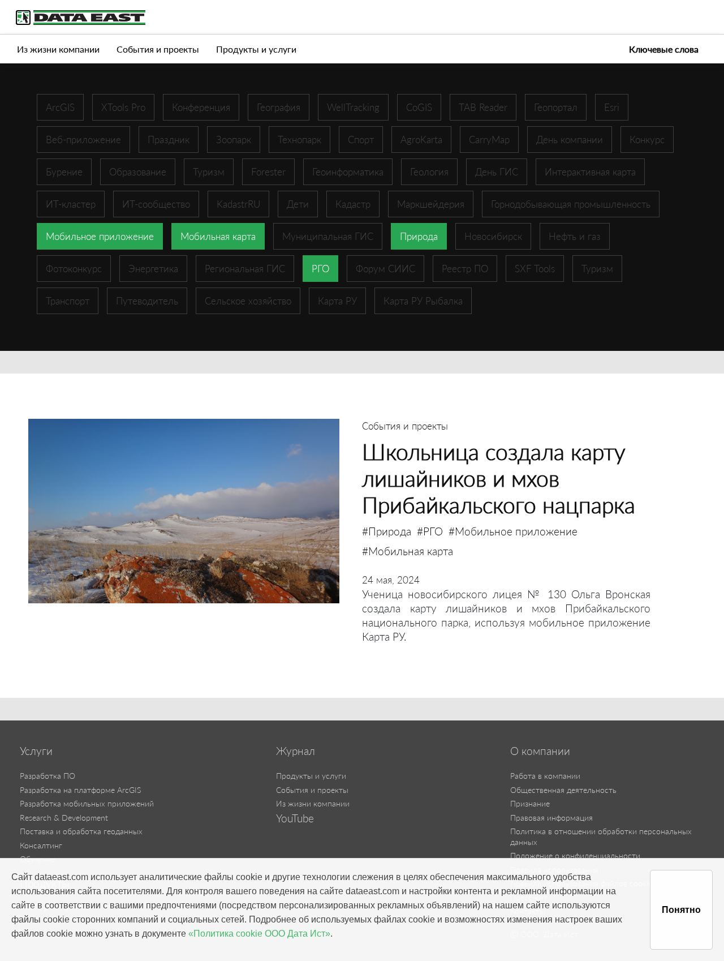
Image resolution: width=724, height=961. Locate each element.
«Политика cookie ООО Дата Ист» (259, 933)
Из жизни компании (58, 49)
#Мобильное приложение (513, 531)
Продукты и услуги (256, 49)
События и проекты (158, 49)
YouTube (295, 818)
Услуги (36, 751)
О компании (540, 751)
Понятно (681, 910)
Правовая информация (551, 817)
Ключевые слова (664, 49)
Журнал (295, 751)
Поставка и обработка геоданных (81, 831)
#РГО (430, 531)
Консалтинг (41, 845)
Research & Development (64, 817)
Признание (530, 803)
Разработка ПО (47, 775)
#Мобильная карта (407, 550)
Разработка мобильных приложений (87, 803)
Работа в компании (545, 775)
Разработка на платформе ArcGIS (80, 790)
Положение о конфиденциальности (575, 855)
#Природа (386, 531)
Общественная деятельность (563, 790)
